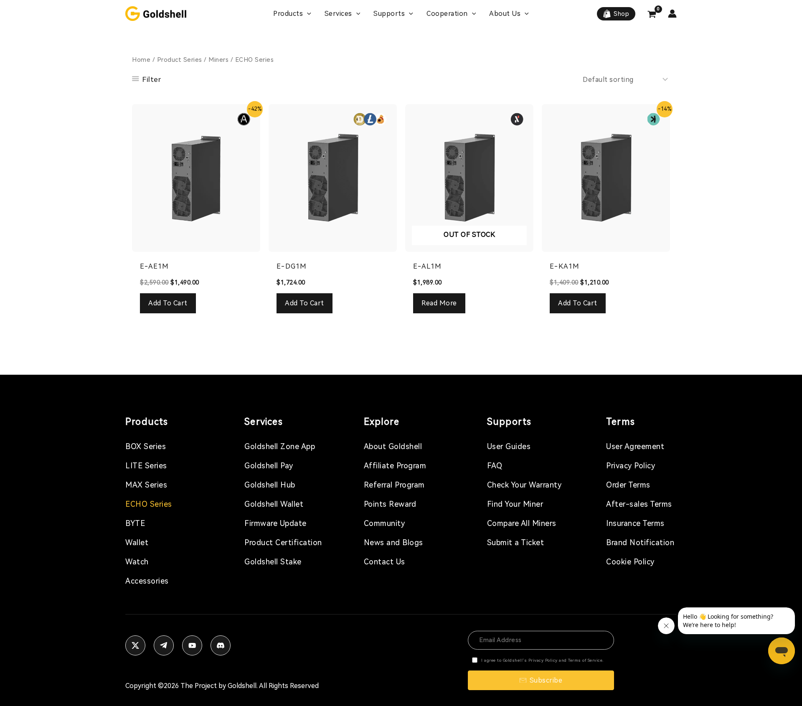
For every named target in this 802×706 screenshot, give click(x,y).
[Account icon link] (672, 13)
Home (141, 59)
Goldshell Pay (268, 465)
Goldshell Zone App (279, 446)
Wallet (136, 542)
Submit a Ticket (515, 542)
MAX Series (146, 484)
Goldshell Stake (273, 561)
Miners (218, 59)
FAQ (495, 465)
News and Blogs (393, 542)
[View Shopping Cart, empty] (652, 15)
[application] (307, 14)
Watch (137, 561)
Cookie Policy (630, 561)
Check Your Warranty (524, 484)
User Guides (509, 446)
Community (384, 523)
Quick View (196, 244)
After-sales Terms (639, 504)
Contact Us (384, 561)
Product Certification (283, 542)
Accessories (147, 580)
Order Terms (628, 484)
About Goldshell (393, 446)
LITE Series (146, 465)
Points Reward (390, 504)
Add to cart (168, 303)
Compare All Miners (521, 523)
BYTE (135, 523)
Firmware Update (275, 523)
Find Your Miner (515, 504)
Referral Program (394, 484)
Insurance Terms (635, 523)
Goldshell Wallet (273, 504)
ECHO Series (148, 504)
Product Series (179, 59)
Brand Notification (640, 542)
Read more (439, 303)
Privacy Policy (630, 465)
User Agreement (635, 446)
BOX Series (145, 446)
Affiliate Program (395, 465)
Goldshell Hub (269, 484)
